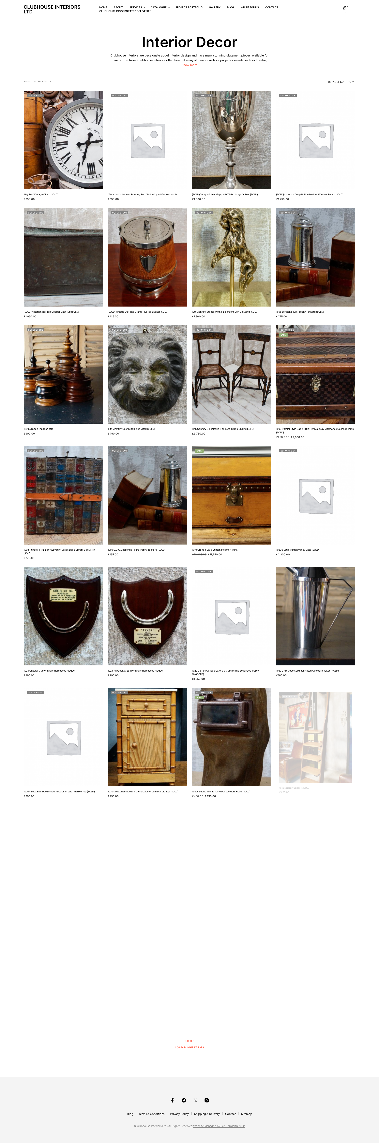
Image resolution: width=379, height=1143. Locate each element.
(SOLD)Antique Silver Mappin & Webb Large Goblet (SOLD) (225, 194)
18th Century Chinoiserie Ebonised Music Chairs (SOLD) (223, 428)
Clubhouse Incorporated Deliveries (125, 11)
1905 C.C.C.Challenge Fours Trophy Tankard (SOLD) (136, 549)
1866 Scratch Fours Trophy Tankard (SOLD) (300, 311)
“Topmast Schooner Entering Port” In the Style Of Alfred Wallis (142, 194)
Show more (189, 65)
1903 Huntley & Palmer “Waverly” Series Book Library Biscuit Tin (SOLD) (59, 551)
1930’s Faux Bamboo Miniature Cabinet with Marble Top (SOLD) (143, 791)
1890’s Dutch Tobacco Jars (38, 428)
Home (103, 7)
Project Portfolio (189, 7)
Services (135, 7)
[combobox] (335, 82)
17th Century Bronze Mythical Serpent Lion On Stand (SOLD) (225, 311)
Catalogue (159, 7)
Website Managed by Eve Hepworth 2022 (219, 1126)
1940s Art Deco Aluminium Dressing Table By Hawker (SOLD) (57, 1025)
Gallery (214, 7)
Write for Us (250, 7)
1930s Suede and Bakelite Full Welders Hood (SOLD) (221, 791)
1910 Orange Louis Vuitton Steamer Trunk (214, 549)
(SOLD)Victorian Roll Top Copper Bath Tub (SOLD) (51, 311)
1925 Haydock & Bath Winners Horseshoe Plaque (135, 670)
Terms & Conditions (151, 1114)
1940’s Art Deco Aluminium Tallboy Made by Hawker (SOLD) (57, 908)
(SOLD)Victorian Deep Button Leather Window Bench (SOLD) (309, 194)
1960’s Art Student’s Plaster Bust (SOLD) (298, 1025)
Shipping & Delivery (207, 1114)
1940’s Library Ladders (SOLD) (293, 791)
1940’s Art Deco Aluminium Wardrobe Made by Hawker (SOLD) (143, 908)
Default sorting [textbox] (339, 81)
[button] (345, 7)
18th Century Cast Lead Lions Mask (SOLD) (131, 428)
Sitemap (246, 1114)
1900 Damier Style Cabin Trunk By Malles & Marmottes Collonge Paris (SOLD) (315, 430)
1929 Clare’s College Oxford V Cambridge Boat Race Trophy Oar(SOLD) (225, 672)
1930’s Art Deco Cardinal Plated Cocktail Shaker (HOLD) (307, 670)
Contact (271, 7)
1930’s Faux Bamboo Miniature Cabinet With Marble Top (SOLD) (59, 791)
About (118, 7)
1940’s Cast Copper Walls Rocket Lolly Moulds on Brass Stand (226, 908)
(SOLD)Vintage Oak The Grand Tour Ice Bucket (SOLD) (138, 311)
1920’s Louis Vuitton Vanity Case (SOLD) (298, 549)
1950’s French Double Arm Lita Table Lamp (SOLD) (136, 1025)
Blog (230, 7)
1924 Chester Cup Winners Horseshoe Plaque (49, 670)
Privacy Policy (179, 1114)
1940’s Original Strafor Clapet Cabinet (297, 908)
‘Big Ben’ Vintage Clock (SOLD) (41, 194)
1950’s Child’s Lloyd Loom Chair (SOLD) (213, 1025)
